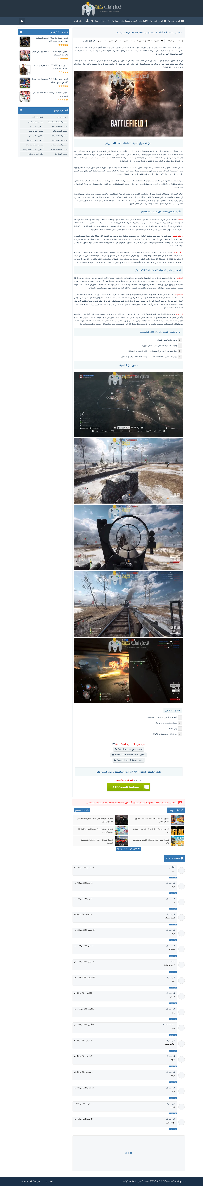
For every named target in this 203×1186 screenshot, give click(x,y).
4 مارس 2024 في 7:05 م (83, 1040)
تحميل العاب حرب (137, 41)
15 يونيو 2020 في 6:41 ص (83, 899)
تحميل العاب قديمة (59, 140)
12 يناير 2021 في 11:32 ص (83, 946)
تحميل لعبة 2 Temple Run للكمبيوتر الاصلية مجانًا (151, 830)
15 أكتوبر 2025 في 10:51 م (83, 1104)
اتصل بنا (48, 1181)
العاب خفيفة (62, 117)
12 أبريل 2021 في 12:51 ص (84, 1009)
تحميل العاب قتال (122, 41)
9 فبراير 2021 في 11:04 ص (84, 962)
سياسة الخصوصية (31, 1181)
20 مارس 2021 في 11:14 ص (84, 977)
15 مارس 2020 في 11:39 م (84, 867)
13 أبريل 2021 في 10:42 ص (84, 1025)
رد (175, 877)
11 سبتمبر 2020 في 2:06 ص (84, 930)
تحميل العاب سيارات (59, 135)
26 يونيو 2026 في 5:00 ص (83, 1119)
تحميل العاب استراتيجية (57, 122)
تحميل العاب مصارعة (58, 145)
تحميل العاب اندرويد (59, 126)
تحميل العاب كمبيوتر (106, 41)
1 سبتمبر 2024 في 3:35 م (83, 1072)
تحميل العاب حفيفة (133, 1181)
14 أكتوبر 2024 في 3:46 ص (84, 1088)
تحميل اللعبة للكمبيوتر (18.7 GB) (126, 787)
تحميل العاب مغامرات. (58, 149)
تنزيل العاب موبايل (35, 154)
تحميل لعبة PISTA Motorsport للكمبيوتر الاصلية (97, 841)
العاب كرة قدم (37, 117)
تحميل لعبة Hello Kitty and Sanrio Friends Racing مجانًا (95, 830)
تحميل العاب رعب (36, 131)
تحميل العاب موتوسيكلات (32, 149)
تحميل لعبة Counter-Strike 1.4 (130, 760)
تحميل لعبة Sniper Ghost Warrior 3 (130, 755)
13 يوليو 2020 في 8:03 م (83, 914)
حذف (171, 877)
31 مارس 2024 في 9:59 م (83, 1056)
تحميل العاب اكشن (152, 41)
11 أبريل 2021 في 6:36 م (83, 993)
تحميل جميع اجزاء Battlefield (130, 749)
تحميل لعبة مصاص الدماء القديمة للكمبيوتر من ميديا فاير (95, 820)
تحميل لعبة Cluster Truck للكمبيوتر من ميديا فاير (151, 841)
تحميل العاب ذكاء (60, 131)
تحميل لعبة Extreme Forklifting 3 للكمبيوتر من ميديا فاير (151, 820)
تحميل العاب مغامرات (34, 145)
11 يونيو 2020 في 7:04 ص (83, 883)
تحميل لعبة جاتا (61, 154)
